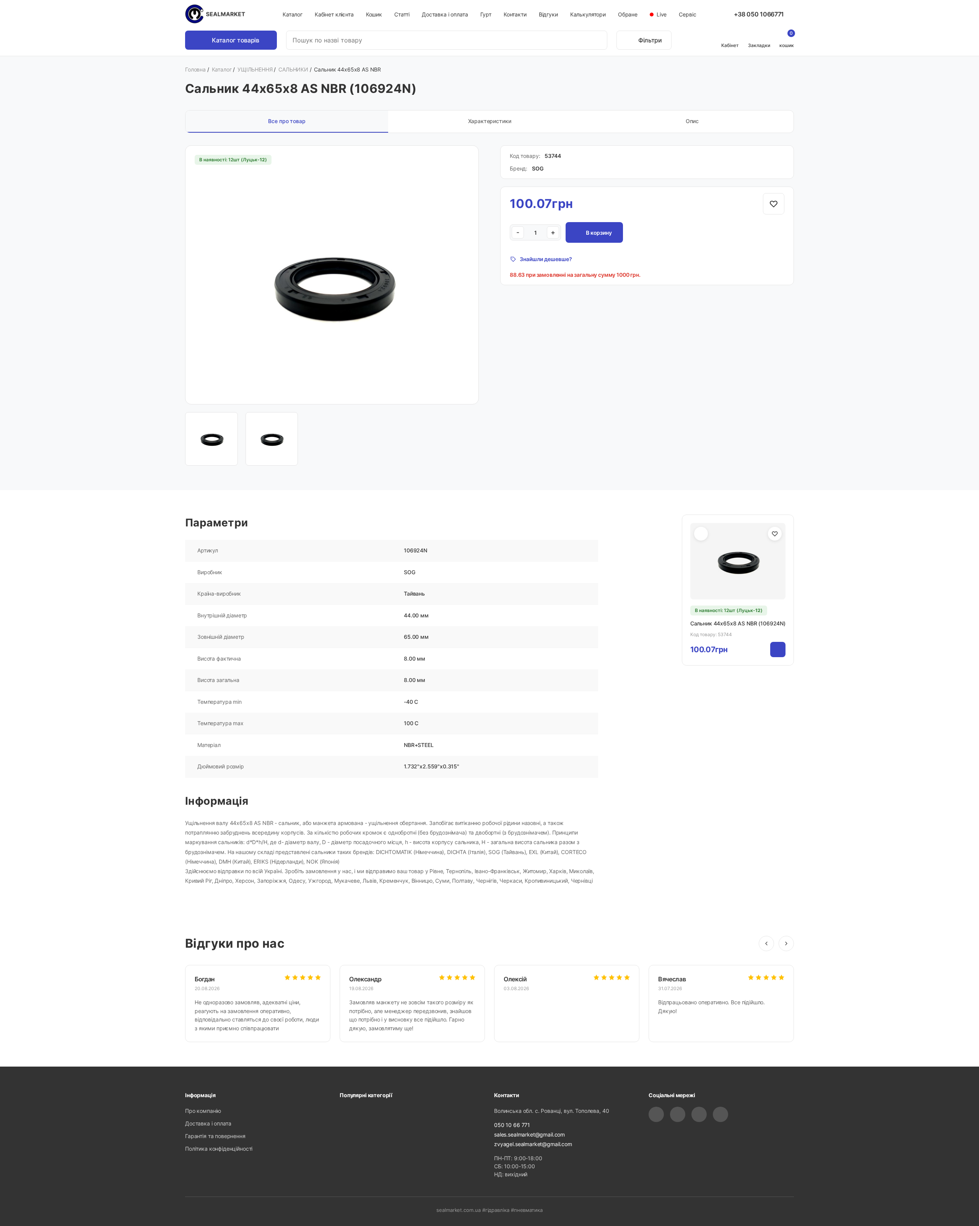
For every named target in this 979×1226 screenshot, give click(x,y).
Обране (627, 14)
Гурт (485, 14)
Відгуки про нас (235, 943)
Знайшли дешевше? (546, 259)
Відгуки (548, 14)
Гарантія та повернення (215, 1136)
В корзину (599, 232)
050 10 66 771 (512, 1125)
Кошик (374, 14)
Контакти (515, 14)
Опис (692, 121)
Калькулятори (588, 14)
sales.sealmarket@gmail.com (529, 1134)
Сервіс (687, 14)
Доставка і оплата (445, 14)
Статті (402, 14)
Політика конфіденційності (218, 1148)
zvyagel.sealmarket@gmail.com (533, 1144)
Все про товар (286, 121)
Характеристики (489, 121)
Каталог (292, 14)
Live (661, 14)
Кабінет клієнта (334, 14)
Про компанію (203, 1110)
